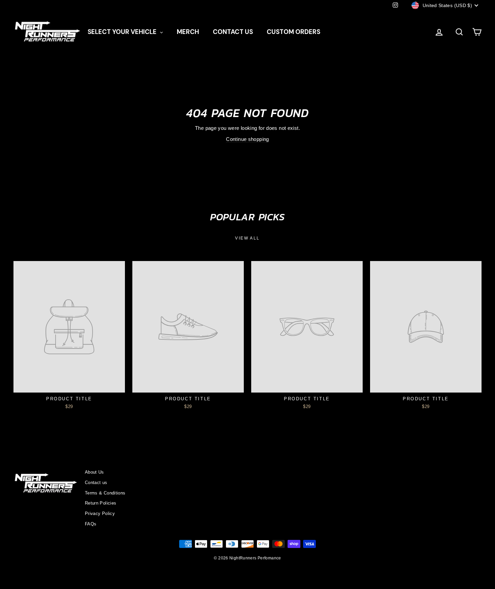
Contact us (96, 482)
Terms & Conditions (105, 492)
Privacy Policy (100, 513)
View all (247, 238)
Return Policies (101, 503)
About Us (94, 472)
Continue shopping (247, 139)
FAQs (91, 523)
